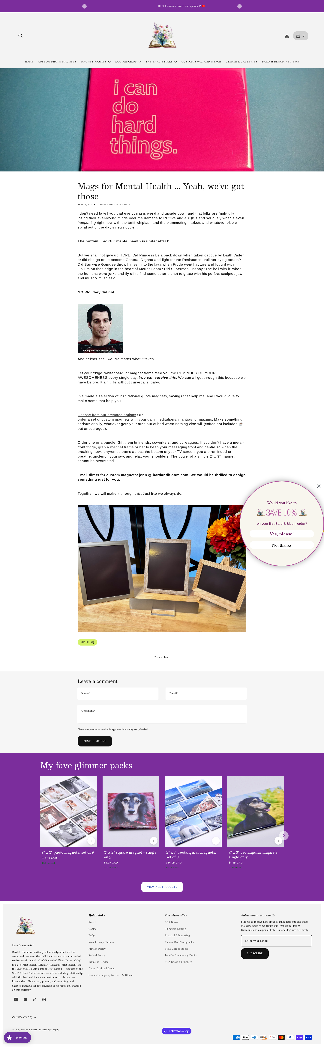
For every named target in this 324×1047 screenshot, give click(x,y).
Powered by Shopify (49, 1029)
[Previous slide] (84, 6)
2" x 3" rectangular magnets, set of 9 (191, 854)
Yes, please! (282, 533)
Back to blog (161, 657)
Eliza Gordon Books (176, 948)
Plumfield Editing (175, 928)
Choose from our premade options (107, 415)
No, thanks (282, 545)
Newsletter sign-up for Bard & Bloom (110, 975)
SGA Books (171, 922)
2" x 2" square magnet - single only (130, 854)
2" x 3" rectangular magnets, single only (254, 854)
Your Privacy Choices (101, 942)
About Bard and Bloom (102, 968)
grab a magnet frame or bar (121, 447)
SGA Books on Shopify (178, 962)
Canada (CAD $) (22, 1017)
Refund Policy (96, 955)
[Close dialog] (318, 486)
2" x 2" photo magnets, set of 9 (68, 852)
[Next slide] (239, 6)
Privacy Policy (97, 948)
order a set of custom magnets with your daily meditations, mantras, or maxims (145, 419)
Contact (92, 928)
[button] (20, 35)
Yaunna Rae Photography (179, 942)
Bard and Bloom (29, 1029)
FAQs (91, 935)
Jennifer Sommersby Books (180, 955)
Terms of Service (98, 962)
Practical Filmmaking (177, 935)
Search (92, 922)
